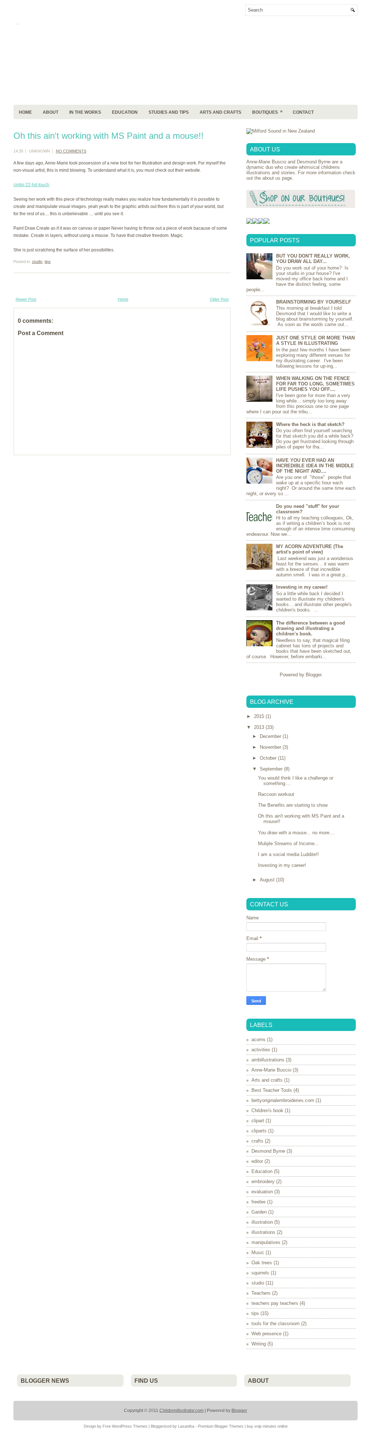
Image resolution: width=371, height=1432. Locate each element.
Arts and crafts (267, 1080)
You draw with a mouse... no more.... (296, 832)
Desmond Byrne (268, 1151)
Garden (259, 1212)
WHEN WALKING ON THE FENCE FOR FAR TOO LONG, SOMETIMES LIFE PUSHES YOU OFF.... (315, 384)
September (272, 769)
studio (37, 261)
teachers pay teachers (274, 1303)
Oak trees (261, 1262)
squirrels (260, 1273)
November (271, 747)
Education (125, 112)
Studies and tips (169, 112)
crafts (257, 1141)
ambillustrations (267, 1059)
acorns (258, 1039)
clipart (257, 1120)
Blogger (313, 674)
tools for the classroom (275, 1323)
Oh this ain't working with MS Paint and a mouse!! (108, 135)
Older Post (219, 299)
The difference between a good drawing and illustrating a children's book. (310, 628)
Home (25, 112)
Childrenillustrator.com (181, 1410)
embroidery (263, 1181)
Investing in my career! (302, 587)
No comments (71, 151)
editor (257, 1161)
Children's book (267, 1110)
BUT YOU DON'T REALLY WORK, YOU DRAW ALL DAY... (313, 258)
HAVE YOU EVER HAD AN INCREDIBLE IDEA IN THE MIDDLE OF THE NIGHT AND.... (315, 466)
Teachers (261, 1293)
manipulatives (265, 1242)
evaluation (262, 1191)
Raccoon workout (276, 794)
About (50, 112)
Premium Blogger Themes (220, 1426)
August (268, 879)
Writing (258, 1344)
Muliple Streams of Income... (288, 843)
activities (260, 1049)
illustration (262, 1222)
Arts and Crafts (220, 112)
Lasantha (186, 1426)
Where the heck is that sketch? (310, 424)
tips (48, 261)
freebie (258, 1202)
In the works (85, 112)
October (269, 758)
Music (257, 1252)
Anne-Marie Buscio (271, 1070)
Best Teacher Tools (271, 1090)
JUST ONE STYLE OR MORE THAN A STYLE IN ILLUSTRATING (315, 340)
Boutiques (267, 112)
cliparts (259, 1131)
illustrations (263, 1232)
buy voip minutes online (267, 1426)
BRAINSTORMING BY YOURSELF (313, 302)
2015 (260, 716)
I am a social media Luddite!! (288, 854)
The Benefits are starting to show (293, 805)
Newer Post (26, 299)
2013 (260, 727)
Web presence (266, 1333)
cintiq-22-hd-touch (31, 184)
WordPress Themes (129, 1426)
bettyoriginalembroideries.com (282, 1100)
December (271, 736)
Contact (303, 112)
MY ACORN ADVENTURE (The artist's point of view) (309, 549)
